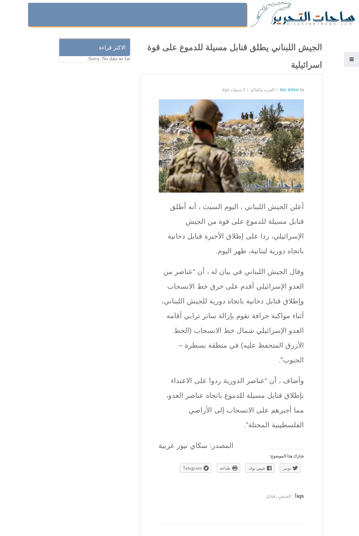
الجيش (284, 496)
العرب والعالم (262, 89)
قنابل (270, 496)
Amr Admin (289, 89)
